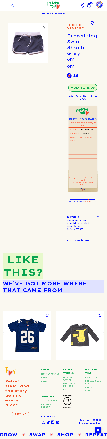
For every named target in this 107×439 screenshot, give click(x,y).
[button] (43, 27)
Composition (78, 240)
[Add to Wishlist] (92, 23)
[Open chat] (98, 430)
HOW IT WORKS (53, 13)
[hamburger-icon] (6, 5)
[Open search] (12, 5)
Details (73, 217)
